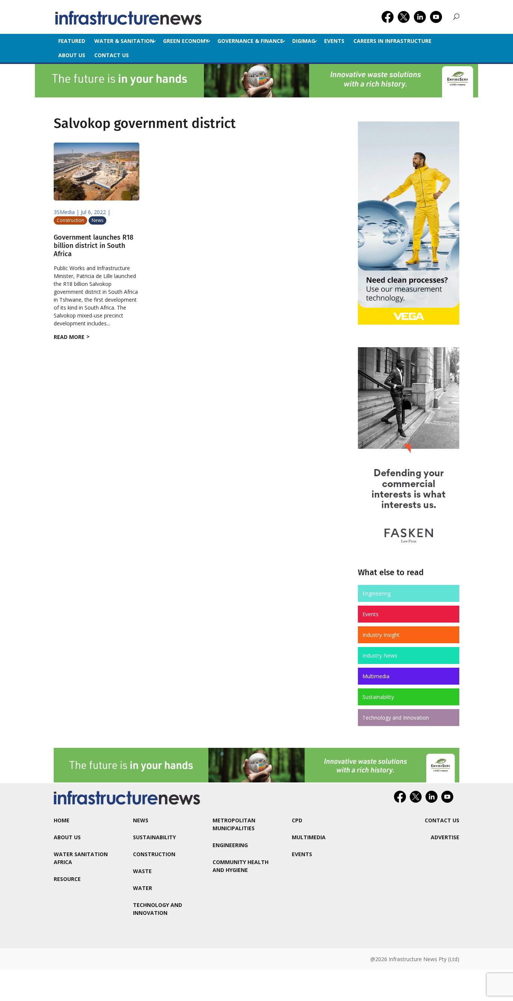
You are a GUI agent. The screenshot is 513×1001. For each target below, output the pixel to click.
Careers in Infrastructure (392, 40)
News (97, 220)
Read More (69, 336)
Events (334, 40)
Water (142, 888)
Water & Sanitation (124, 40)
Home (61, 820)
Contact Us (111, 55)
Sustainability (378, 696)
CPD (297, 820)
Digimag (303, 40)
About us (71, 55)
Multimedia (375, 676)
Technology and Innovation (395, 717)
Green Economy (185, 40)
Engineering (376, 593)
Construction (70, 220)
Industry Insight (381, 634)
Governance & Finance (250, 40)
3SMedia (64, 212)
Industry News (379, 655)
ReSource (67, 879)
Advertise (445, 837)
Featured (71, 40)
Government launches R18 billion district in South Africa (93, 245)
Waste (142, 871)
